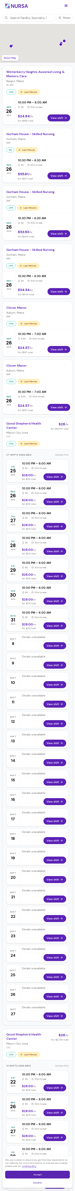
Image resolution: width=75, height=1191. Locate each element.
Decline (38, 1183)
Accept (39, 1175)
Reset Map (10, 57)
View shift (53, 477)
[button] (66, 6)
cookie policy (29, 1166)
